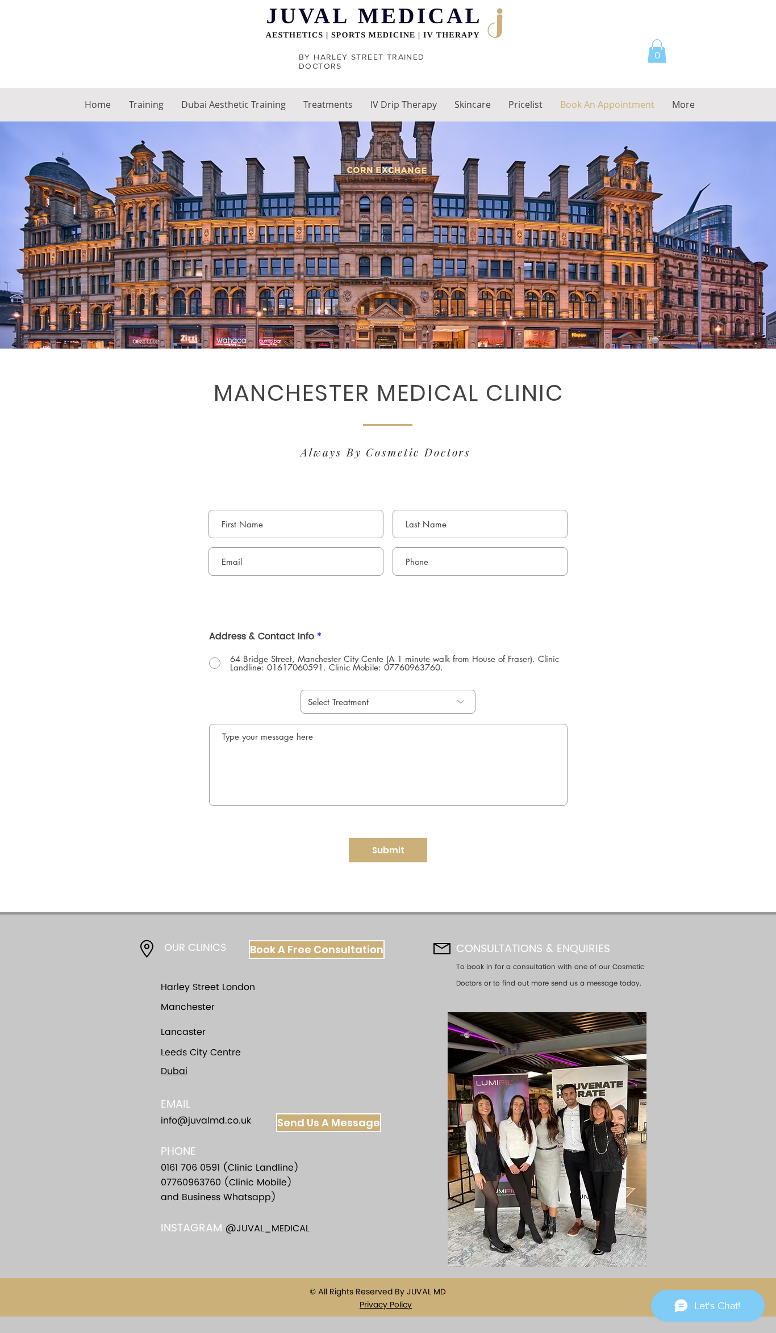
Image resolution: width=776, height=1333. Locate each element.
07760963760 (192, 1182)
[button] (657, 51)
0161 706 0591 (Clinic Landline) (230, 1167)
